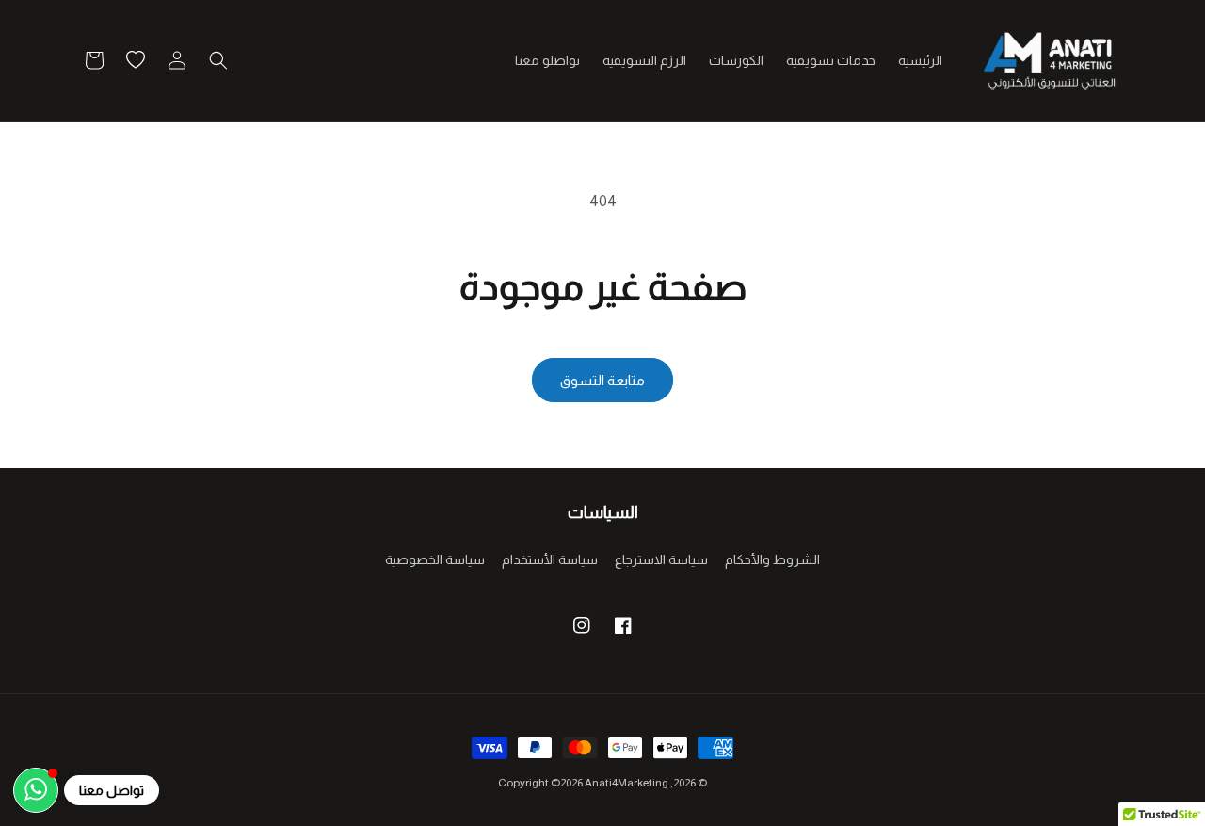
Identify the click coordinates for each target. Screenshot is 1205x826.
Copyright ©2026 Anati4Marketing (583, 782)
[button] (218, 60)
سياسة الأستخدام (550, 559)
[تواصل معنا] (35, 790)
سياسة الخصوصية (435, 559)
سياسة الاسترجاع (661, 559)
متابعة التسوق (602, 380)
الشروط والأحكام (772, 559)
